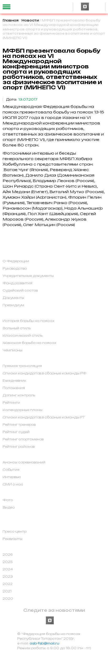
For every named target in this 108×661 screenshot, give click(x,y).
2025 (8, 562)
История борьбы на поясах (28, 321)
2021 (7, 591)
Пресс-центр (14, 531)
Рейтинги (11, 402)
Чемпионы (12, 350)
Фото (8, 500)
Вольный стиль (17, 328)
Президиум (13, 305)
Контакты (16, 524)
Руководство (15, 268)
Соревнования (22, 358)
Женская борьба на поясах (29, 343)
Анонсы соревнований (24, 462)
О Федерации (16, 261)
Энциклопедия (22, 515)
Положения (14, 388)
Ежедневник (14, 380)
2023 (8, 576)
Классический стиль (22, 335)
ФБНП (11, 253)
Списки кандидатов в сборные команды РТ (44, 417)
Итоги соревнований (30, 547)
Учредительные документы (28, 275)
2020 (8, 598)
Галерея (13, 492)
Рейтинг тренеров (19, 424)
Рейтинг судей (16, 432)
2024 (8, 569)
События (11, 469)
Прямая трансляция (22, 366)
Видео (9, 507)
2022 (8, 584)
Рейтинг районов (19, 446)
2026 (8, 554)
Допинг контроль (19, 395)
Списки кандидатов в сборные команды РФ (44, 373)
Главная (11, 20)
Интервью (12, 477)
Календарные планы (22, 410)
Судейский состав (20, 290)
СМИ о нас (13, 484)
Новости (30, 20)
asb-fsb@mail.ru (44, 643)
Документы (13, 297)
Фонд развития (17, 283)
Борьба (13, 313)
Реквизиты (12, 538)
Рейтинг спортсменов (23, 439)
